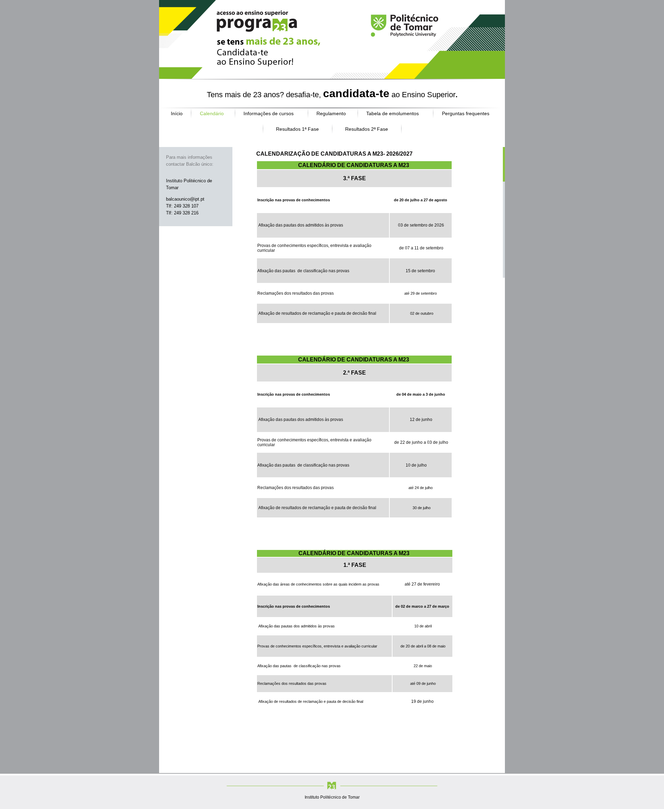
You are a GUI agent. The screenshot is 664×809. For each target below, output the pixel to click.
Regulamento (331, 113)
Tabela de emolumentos (392, 113)
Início (177, 113)
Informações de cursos (268, 113)
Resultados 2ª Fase (366, 129)
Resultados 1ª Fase (297, 129)
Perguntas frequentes (465, 113)
